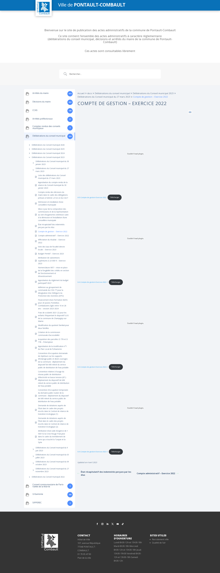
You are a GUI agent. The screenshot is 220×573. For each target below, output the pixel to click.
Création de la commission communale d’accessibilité (49, 333)
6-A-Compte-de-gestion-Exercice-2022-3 (93, 451)
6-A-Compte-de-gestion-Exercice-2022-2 (93, 367)
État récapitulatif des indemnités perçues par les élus (51, 225)
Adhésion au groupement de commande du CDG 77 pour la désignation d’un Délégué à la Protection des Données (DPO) (51, 291)
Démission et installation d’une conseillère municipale (50, 203)
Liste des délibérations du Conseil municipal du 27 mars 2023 (52, 176)
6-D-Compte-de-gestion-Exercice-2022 (92, 197)
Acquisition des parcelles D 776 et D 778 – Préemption (53, 340)
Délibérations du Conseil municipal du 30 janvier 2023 (52, 162)
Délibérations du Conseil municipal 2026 (48, 145)
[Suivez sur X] (113, 524)
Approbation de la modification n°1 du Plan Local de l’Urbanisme (52, 347)
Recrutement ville (160, 539)
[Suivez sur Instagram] (102, 524)
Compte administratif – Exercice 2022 (53, 235)
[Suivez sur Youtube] (118, 524)
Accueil (81, 93)
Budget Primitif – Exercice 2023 (51, 253)
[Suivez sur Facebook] (97, 524)
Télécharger (114, 197)
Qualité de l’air (159, 542)
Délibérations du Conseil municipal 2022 (48, 477)
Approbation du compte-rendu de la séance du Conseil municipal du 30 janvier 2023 (52, 185)
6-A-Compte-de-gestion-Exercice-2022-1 (93, 282)
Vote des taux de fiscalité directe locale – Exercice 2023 (51, 248)
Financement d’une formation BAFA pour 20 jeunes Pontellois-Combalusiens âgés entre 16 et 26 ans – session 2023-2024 (52, 304)
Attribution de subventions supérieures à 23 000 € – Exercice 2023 (52, 261)
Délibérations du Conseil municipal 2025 (48, 149)
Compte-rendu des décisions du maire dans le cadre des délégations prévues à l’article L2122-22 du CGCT (53, 195)
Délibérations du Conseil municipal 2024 (48, 153)
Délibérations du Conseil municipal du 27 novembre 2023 (52, 470)
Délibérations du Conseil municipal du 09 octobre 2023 (52, 463)
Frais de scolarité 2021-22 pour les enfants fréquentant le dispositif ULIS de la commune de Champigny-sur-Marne (53, 316)
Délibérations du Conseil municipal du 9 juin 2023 (52, 449)
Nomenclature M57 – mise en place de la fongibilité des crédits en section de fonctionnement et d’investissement (53, 271)
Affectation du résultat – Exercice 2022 (51, 241)
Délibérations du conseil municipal (112, 93)
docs (89, 93)
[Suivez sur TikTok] (123, 524)
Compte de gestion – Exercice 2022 (52, 231)
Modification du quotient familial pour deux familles (53, 326)
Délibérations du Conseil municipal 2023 (48, 157)
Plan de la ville (84, 557)
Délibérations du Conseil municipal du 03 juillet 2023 (52, 456)
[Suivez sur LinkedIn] (107, 524)
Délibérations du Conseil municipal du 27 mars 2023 (52, 169)
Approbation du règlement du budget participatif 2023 (53, 281)
